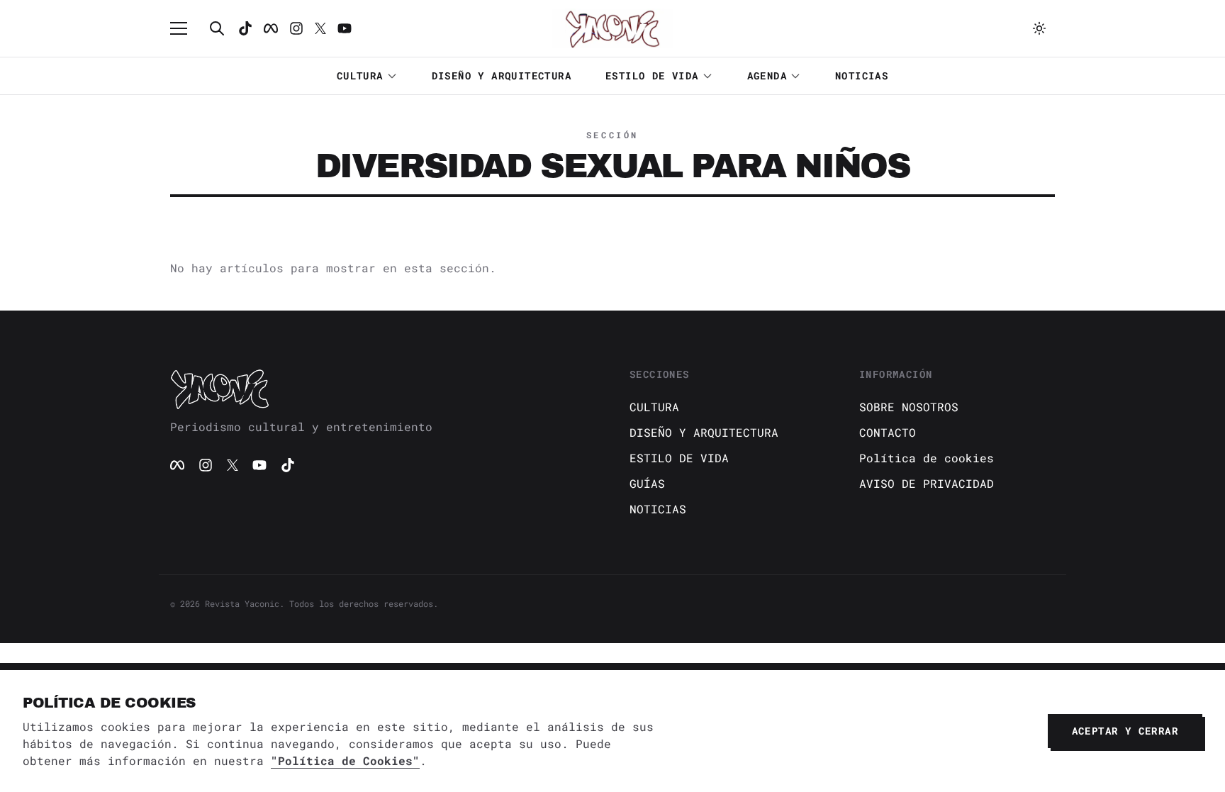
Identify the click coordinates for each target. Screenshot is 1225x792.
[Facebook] (271, 28)
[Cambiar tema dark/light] (1039, 28)
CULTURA (360, 75)
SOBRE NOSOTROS (908, 406)
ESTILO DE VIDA (652, 75)
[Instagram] (296, 28)
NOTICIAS (861, 75)
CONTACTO (887, 432)
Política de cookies (926, 457)
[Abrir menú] (185, 28)
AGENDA (767, 75)
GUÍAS (647, 483)
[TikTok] (245, 28)
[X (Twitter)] (232, 465)
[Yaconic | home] (382, 388)
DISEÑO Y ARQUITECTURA (501, 75)
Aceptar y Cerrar (1125, 730)
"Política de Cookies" (345, 760)
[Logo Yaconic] (612, 28)
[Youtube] (344, 28)
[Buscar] (217, 28)
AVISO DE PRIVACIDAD (926, 483)
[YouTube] (259, 465)
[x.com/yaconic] (320, 28)
